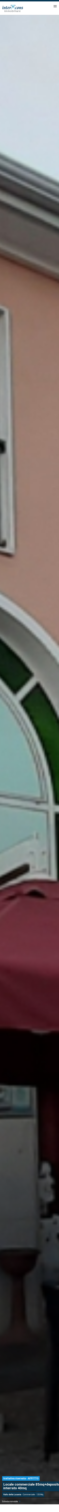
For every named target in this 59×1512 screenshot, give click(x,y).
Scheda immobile (10, 1501)
